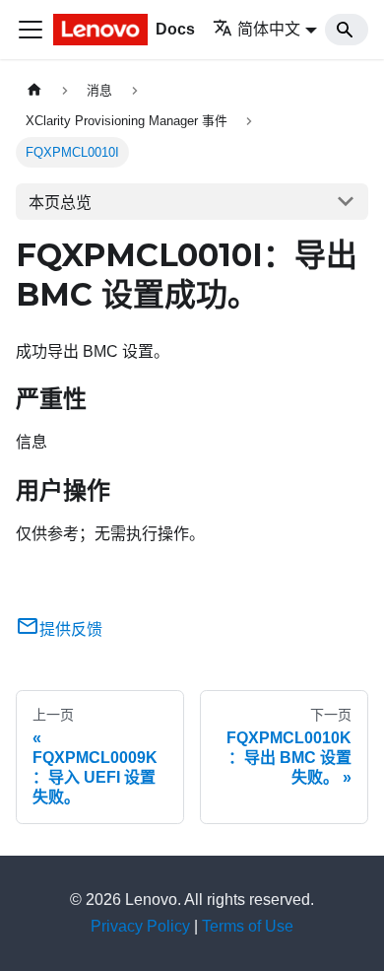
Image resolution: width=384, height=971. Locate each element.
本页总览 (60, 202)
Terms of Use (247, 926)
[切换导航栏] (30, 29)
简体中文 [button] (268, 29)
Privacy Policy (140, 926)
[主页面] (34, 90)
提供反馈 (70, 629)
